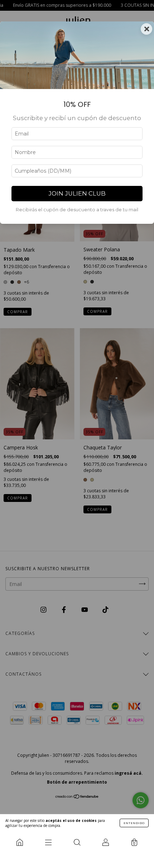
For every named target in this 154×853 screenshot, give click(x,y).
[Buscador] (77, 842)
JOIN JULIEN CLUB (77, 193)
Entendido (134, 823)
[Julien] (19, 842)
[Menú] (48, 842)
